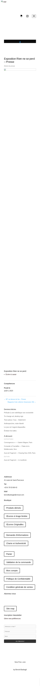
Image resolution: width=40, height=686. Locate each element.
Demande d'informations (17, 535)
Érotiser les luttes (10, 431)
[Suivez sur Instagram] (9, 600)
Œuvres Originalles (14, 524)
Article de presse (9, 66)
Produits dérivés (13, 508)
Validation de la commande (18, 562)
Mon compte (12, 570)
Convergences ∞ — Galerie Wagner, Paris (18, 442)
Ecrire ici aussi (11, 374)
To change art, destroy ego (13, 416)
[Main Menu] (34, 16)
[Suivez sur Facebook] (5, 600)
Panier (9, 554)
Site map (10, 608)
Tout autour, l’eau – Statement (15, 420)
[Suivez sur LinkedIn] (13, 600)
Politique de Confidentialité (18, 579)
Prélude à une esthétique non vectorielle (18, 413)
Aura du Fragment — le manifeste (15, 460)
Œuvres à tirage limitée (16, 516)
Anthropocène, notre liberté (14, 423)
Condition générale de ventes (19, 587)
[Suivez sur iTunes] (18, 600)
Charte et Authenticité (16, 543)
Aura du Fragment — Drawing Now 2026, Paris (19, 453)
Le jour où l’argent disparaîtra (15, 427)
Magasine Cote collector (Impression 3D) (22, 402)
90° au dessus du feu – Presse (15, 399)
